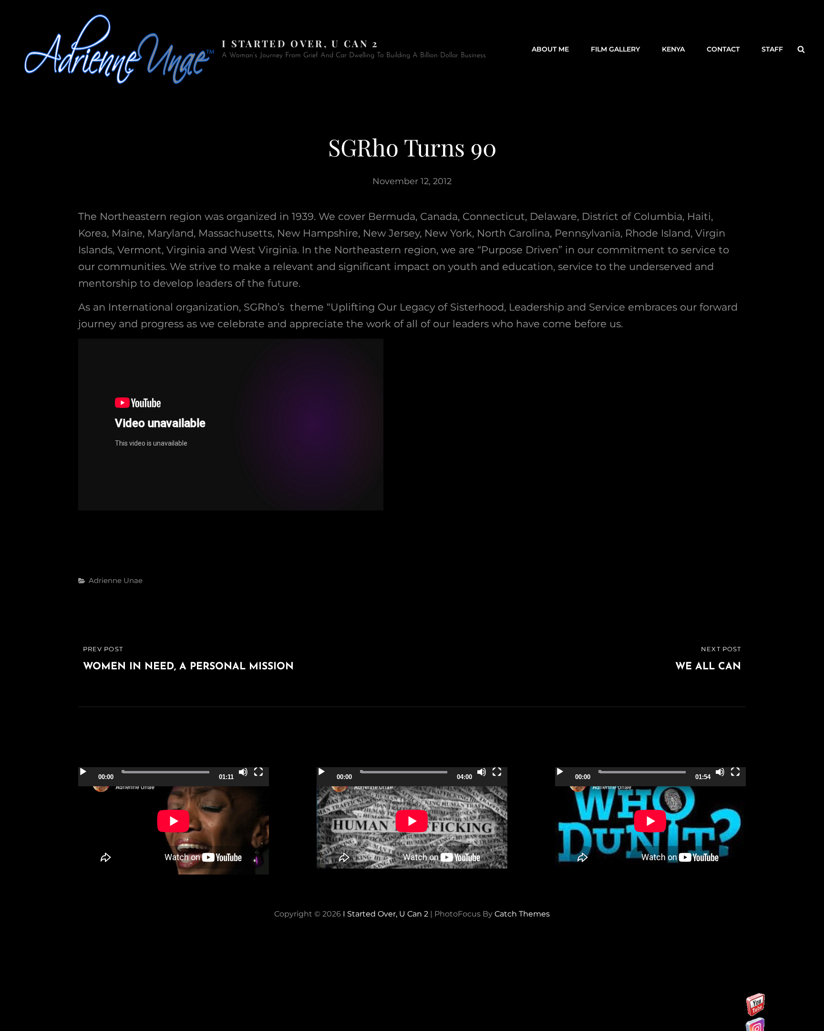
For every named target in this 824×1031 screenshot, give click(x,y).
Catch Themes (522, 913)
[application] (173, 821)
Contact (723, 49)
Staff (772, 49)
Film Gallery (615, 49)
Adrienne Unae (116, 580)
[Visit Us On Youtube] (755, 1013)
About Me (550, 49)
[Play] (83, 772)
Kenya (673, 49)
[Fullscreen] (258, 772)
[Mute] (243, 772)
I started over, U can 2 (300, 43)
